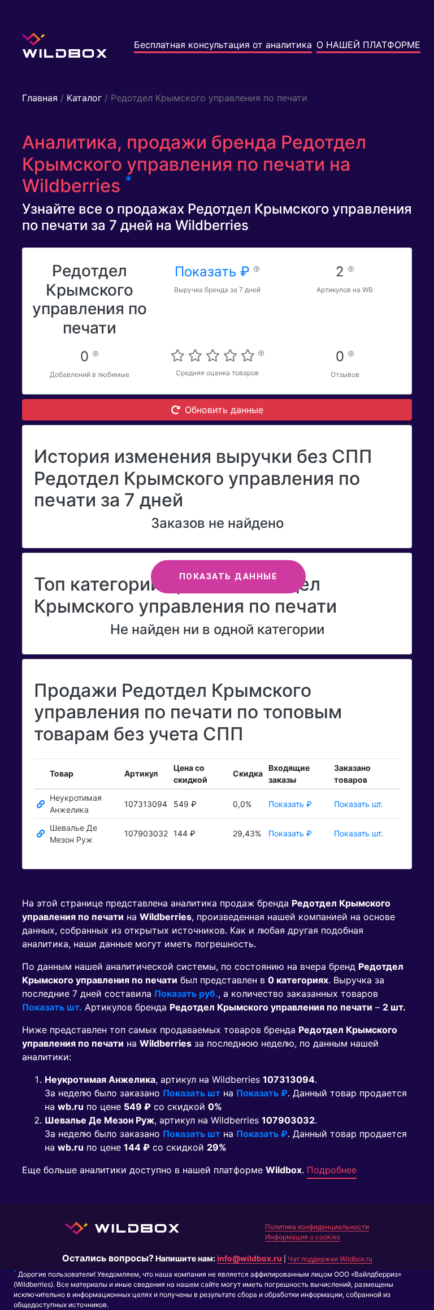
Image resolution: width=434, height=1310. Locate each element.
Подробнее (332, 1169)
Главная (40, 97)
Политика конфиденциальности (317, 1226)
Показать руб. (186, 993)
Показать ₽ (214, 271)
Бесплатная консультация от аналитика (223, 44)
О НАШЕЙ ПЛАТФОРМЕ (368, 44)
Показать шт (191, 1093)
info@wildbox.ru (249, 1258)
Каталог (84, 97)
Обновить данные (224, 409)
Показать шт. (358, 804)
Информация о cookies (302, 1237)
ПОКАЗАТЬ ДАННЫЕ (228, 576)
